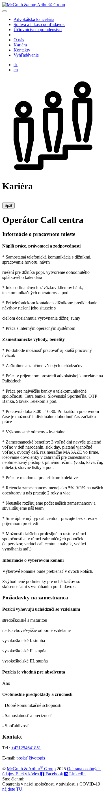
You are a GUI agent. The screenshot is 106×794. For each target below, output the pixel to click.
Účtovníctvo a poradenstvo (38, 29)
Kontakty (22, 50)
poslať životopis (30, 758)
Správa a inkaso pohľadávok (39, 24)
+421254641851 (26, 747)
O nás (19, 39)
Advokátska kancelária (34, 19)
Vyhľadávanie (26, 55)
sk (16, 64)
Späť (8, 205)
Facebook (53, 773)
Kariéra (20, 44)
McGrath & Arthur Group (31, 768)
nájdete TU (12, 789)
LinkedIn (77, 773)
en (16, 69)
